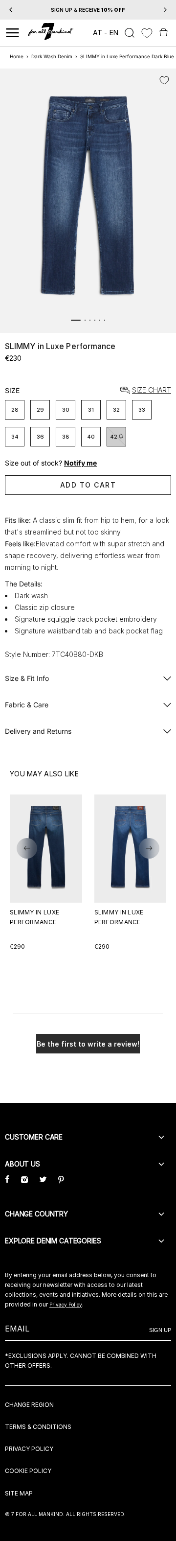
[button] (27, 848)
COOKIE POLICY (28, 1470)
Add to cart (88, 485)
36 (40, 436)
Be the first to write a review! (88, 1044)
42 (113, 436)
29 (40, 409)
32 (116, 409)
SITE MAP (19, 1493)
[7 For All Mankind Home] (50, 33)
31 (91, 409)
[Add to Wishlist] (164, 80)
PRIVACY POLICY (29, 1448)
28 (15, 409)
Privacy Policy (65, 1305)
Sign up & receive (88, 10)
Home (16, 56)
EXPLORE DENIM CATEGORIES (53, 1241)
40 (91, 436)
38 (65, 436)
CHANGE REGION (29, 1404)
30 (65, 409)
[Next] (165, 10)
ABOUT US (22, 1164)
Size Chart (151, 390)
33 (141, 409)
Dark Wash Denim (51, 56)
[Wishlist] (147, 33)
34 (15, 436)
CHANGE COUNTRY (36, 1214)
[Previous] (11, 10)
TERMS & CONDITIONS (38, 1426)
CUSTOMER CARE (34, 1137)
